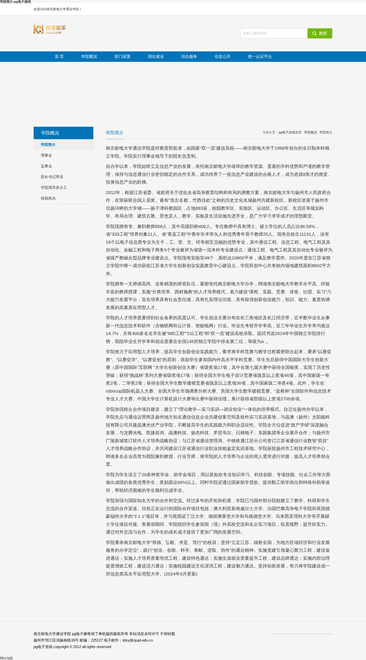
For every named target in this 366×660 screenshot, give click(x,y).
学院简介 (325, 132)
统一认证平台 (260, 56)
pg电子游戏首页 (290, 132)
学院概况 (89, 56)
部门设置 (122, 56)
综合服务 (189, 56)
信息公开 (223, 56)
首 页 (59, 56)
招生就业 (156, 56)
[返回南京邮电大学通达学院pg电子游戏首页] (50, 25)
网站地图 (6, 658)
